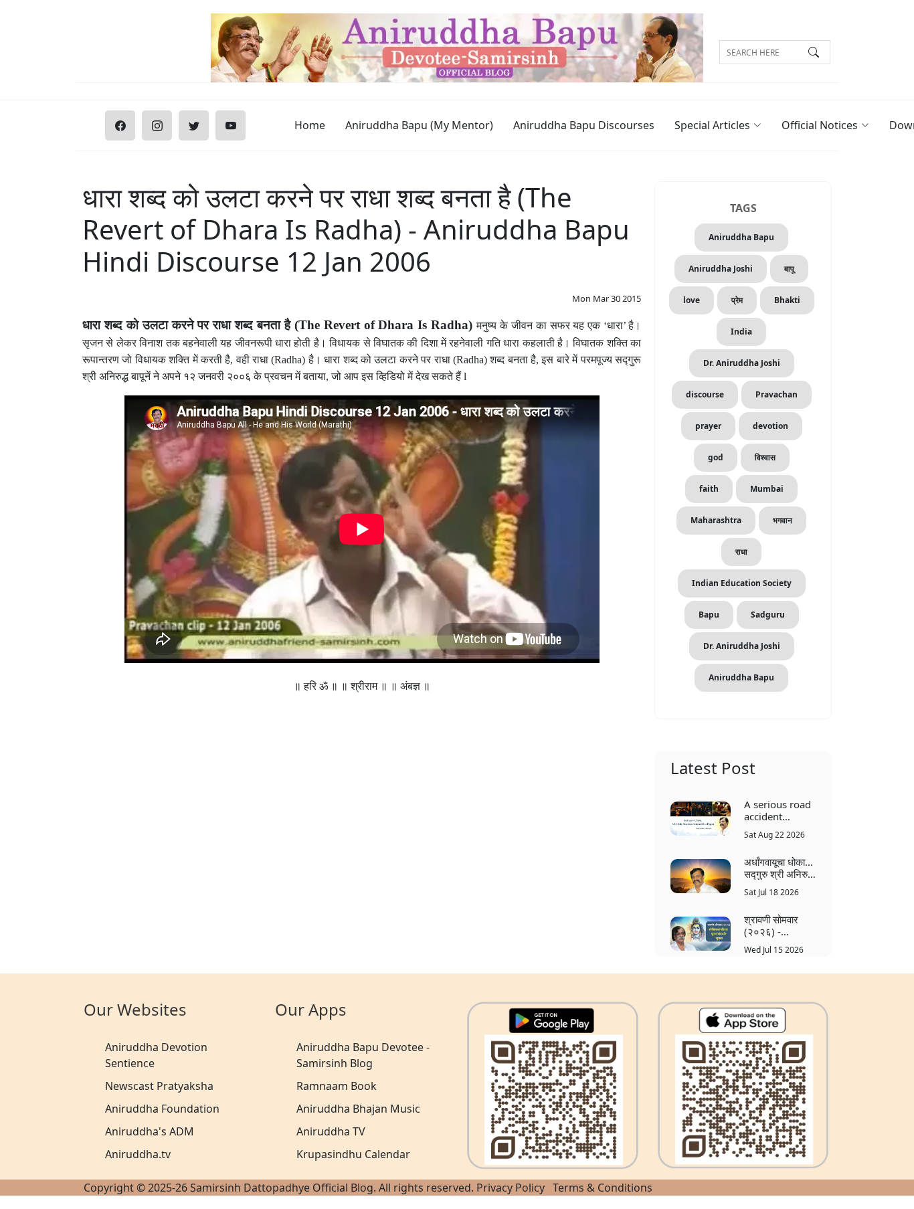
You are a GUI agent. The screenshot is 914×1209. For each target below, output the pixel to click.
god (715, 457)
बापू (789, 268)
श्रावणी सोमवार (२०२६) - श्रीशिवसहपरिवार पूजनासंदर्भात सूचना (778, 925)
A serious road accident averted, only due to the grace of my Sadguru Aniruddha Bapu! (777, 810)
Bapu (709, 614)
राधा (741, 551)
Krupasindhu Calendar (353, 1154)
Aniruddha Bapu (741, 237)
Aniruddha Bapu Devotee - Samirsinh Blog (363, 1055)
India (741, 331)
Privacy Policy (510, 1187)
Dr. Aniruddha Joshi (741, 363)
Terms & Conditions (602, 1187)
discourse (705, 394)
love (691, 300)
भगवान (782, 520)
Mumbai (767, 488)
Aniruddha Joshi (721, 268)
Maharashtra (716, 520)
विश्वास (765, 457)
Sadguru (768, 614)
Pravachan (776, 394)
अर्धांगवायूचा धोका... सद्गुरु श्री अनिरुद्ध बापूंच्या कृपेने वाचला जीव (779, 867)
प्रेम (737, 300)
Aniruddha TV (330, 1131)
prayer (708, 426)
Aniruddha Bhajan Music (358, 1108)
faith (709, 488)
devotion (770, 426)
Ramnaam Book (336, 1086)
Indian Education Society (742, 583)
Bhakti (787, 300)
